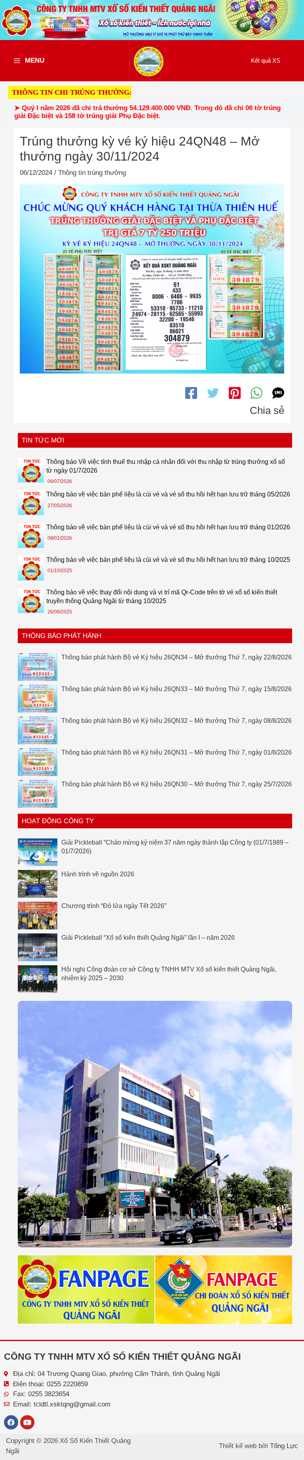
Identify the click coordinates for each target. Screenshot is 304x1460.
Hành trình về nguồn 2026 (97, 874)
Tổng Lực (284, 1446)
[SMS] (278, 393)
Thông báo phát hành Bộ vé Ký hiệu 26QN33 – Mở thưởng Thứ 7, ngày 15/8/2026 (176, 689)
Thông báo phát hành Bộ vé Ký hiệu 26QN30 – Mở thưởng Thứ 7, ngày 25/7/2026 (176, 784)
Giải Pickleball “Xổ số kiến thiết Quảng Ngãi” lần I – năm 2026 (148, 937)
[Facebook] (191, 393)
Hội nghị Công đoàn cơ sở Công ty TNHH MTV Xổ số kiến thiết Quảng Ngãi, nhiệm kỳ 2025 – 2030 (168, 973)
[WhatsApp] (256, 393)
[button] (265, 60)
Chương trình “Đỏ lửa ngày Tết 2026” (113, 905)
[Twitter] (213, 393)
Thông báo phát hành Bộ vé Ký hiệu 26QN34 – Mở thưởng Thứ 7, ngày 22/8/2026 (176, 657)
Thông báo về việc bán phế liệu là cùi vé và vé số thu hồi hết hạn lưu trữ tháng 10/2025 (168, 559)
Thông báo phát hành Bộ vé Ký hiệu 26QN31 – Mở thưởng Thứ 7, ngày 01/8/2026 (176, 752)
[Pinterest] (235, 393)
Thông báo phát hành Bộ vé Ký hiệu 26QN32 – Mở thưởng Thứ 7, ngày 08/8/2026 (176, 720)
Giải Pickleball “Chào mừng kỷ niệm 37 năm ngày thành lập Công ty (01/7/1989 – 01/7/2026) (175, 847)
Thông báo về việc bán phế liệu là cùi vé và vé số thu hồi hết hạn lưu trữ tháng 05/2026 (168, 494)
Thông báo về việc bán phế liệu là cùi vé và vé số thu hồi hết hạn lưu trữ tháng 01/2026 (168, 527)
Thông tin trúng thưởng (92, 172)
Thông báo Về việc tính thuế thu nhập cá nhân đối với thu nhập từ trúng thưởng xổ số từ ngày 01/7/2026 (165, 466)
